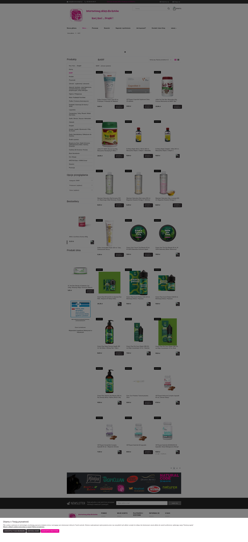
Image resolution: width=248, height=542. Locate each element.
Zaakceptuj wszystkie (50, 531)
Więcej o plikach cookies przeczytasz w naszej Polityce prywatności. (24, 527)
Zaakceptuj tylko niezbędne (14, 531)
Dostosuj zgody (33, 531)
